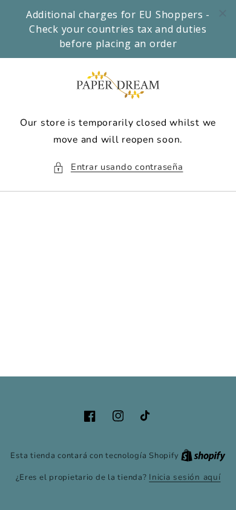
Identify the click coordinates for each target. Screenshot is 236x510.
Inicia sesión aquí (184, 477)
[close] (223, 13)
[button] (118, 167)
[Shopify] (203, 455)
